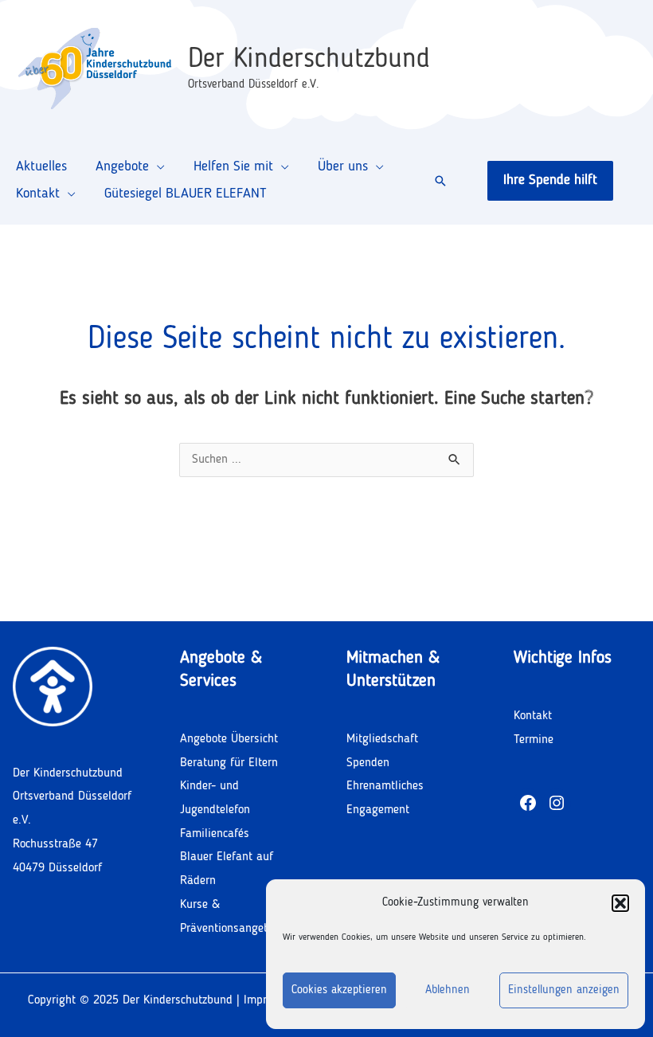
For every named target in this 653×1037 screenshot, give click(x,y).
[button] (620, 903)
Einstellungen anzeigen (564, 990)
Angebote (122, 166)
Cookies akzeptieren (339, 990)
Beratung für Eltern (229, 763)
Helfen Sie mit (233, 166)
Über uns (343, 166)
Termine (533, 740)
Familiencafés (214, 834)
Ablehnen (447, 990)
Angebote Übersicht (229, 739)
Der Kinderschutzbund (309, 59)
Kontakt (38, 193)
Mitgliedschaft (382, 739)
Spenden (367, 763)
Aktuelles (41, 166)
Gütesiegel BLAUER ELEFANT (185, 193)
